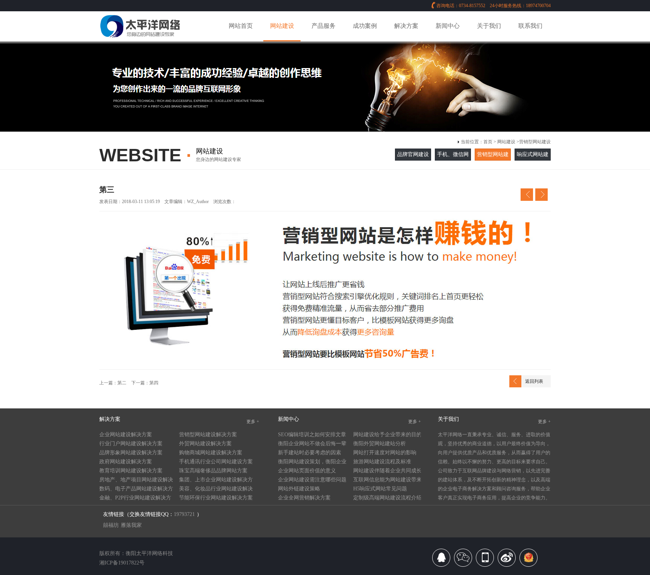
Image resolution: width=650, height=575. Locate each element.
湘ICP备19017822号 (121, 563)
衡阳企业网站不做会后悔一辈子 (312, 444)
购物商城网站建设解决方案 (210, 452)
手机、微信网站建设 (453, 160)
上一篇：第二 (112, 382)
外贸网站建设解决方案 (205, 443)
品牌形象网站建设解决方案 (130, 452)
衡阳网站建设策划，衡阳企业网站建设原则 (312, 462)
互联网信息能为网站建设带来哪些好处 (387, 480)
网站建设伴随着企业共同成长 (387, 470)
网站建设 (506, 141)
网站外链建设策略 (299, 489)
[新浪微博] (506, 560)
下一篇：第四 (144, 382)
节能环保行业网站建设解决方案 (216, 498)
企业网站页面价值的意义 (307, 470)
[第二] (527, 196)
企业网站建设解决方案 (125, 434)
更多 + (252, 421)
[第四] (541, 196)
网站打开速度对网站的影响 (384, 452)
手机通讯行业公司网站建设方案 (216, 461)
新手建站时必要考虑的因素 (309, 452)
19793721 (184, 514)
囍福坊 (111, 525)
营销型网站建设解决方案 (208, 434)
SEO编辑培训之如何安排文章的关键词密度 (312, 435)
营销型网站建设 (535, 141)
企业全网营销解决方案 (304, 498)
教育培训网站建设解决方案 (130, 470)
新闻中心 (288, 419)
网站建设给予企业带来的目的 (387, 434)
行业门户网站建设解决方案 (130, 443)
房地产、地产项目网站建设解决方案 (136, 480)
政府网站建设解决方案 (125, 461)
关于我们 (448, 419)
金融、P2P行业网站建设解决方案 (135, 498)
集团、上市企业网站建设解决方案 (216, 480)
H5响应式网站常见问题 (380, 489)
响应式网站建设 (532, 160)
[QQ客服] (441, 560)
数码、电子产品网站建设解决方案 (136, 489)
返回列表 (534, 381)
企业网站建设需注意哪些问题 (312, 479)
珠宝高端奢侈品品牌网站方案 (213, 470)
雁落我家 (131, 525)
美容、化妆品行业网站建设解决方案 (216, 489)
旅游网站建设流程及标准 (382, 461)
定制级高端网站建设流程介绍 (387, 498)
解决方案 (109, 419)
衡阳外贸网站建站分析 (379, 443)
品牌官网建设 (413, 154)
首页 (487, 141)
